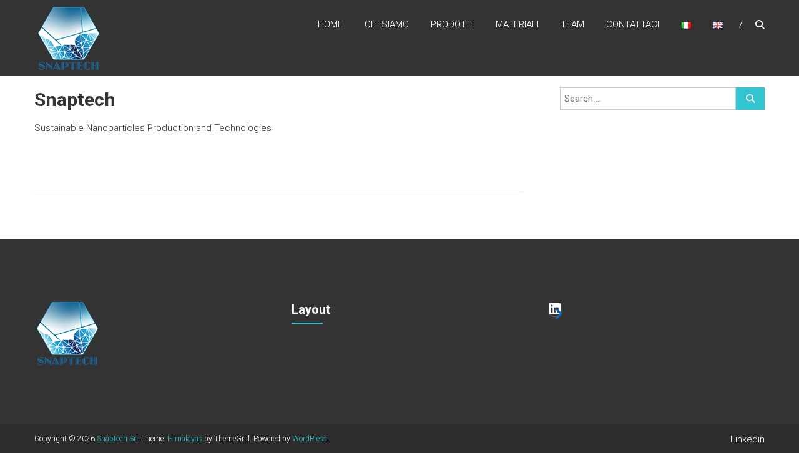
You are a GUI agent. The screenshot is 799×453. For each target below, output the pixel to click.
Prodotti (452, 24)
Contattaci (632, 24)
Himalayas (184, 438)
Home (330, 24)
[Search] (750, 98)
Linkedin (747, 439)
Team (572, 24)
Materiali (517, 24)
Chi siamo (387, 24)
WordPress (309, 438)
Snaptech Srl (117, 438)
